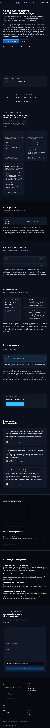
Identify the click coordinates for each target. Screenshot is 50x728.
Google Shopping (30, 688)
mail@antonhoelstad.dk (32, 707)
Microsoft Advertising (31, 690)
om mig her (32, 538)
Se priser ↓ (24, 41)
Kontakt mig (45, 2)
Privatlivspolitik (13, 721)
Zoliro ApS (5, 700)
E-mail (7, 637)
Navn (7, 632)
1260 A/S (41, 535)
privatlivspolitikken (24, 663)
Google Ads (24, 2)
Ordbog (5, 710)
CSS (30, 2)
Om (33, 2)
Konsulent (18, 2)
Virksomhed (11, 643)
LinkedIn (28, 714)
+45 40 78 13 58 (30, 710)
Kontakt (28, 712)
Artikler (4, 707)
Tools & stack (6, 712)
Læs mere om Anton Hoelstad (9, 698)
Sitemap (5, 721)
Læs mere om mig (9, 542)
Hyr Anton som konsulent (11, 41)
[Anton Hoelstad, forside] (5, 3)
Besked (7, 649)
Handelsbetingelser (23, 721)
